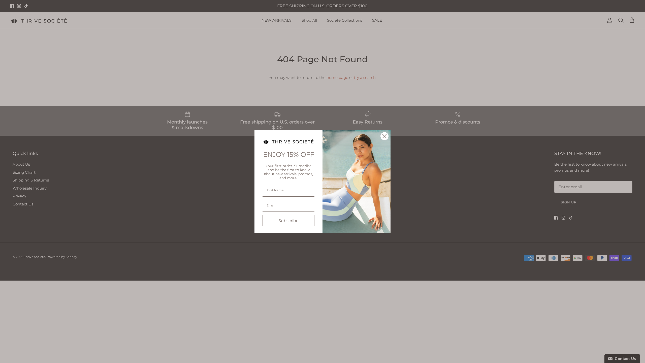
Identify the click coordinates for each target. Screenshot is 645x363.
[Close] (384, 136)
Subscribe (288, 220)
